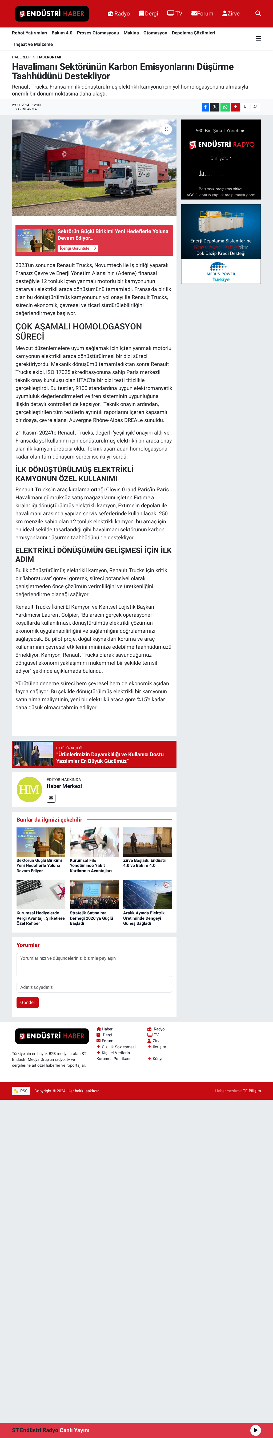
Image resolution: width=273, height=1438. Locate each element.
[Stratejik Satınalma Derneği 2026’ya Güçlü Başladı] (94, 894)
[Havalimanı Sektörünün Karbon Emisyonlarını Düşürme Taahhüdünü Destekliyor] (94, 167)
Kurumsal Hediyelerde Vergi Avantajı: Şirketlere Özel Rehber (41, 918)
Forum (205, 13)
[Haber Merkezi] (29, 789)
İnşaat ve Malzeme (33, 44)
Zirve (233, 13)
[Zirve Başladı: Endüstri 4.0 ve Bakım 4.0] (147, 842)
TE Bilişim (252, 1091)
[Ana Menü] (258, 39)
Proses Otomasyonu (98, 32)
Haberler (21, 57)
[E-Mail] (51, 798)
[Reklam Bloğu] (221, 159)
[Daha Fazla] (235, 107)
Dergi (151, 13)
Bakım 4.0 (62, 32)
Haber (107, 1029)
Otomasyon (155, 32)
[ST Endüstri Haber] (52, 13)
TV (178, 13)
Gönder (27, 1002)
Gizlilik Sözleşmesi (119, 1047)
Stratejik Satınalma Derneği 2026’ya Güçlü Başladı (91, 918)
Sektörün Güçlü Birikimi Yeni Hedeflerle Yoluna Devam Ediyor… (39, 865)
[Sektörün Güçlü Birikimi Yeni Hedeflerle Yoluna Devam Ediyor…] (41, 842)
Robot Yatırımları (29, 32)
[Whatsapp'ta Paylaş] (225, 107)
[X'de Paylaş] (214, 107)
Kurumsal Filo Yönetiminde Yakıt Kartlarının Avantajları (91, 865)
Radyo (122, 13)
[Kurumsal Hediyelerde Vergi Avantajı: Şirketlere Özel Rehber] (41, 894)
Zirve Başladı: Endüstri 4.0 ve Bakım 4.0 (144, 863)
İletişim (159, 1047)
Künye (158, 1058)
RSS (23, 1091)
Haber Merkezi (64, 786)
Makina (131, 32)
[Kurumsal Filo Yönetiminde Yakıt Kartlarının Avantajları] (94, 842)
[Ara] (258, 13)
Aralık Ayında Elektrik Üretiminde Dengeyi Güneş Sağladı (144, 918)
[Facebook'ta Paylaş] (205, 107)
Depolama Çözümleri (193, 32)
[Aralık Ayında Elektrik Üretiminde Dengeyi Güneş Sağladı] (147, 894)
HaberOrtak (49, 57)
